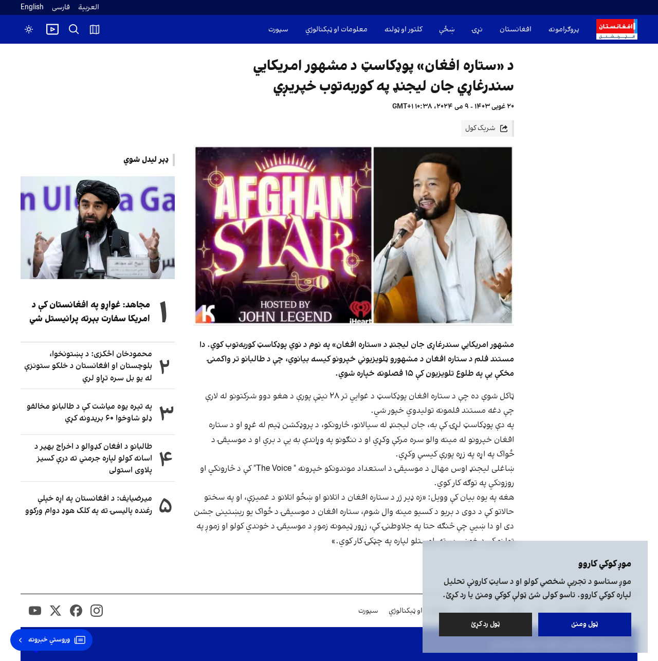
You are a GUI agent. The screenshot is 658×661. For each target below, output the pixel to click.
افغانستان (516, 29)
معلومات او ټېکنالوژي (336, 29)
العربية (88, 7)
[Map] (94, 29)
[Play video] (52, 29)
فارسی (61, 7)
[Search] (74, 29)
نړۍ (477, 29)
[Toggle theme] (29, 29)
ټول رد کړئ (485, 624)
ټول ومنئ (584, 624)
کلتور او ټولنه (403, 29)
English (32, 7)
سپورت (278, 29)
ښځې (447, 29)
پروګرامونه (564, 29)
